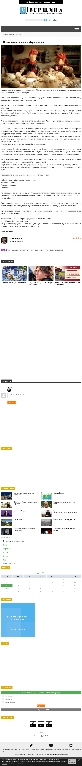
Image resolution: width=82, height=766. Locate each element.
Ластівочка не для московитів (14, 283)
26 (18, 591)
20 (29, 588)
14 (40, 585)
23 (63, 588)
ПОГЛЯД (18, 34)
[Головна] (41, 13)
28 (40, 591)
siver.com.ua (52, 754)
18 (7, 588)
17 (75, 585)
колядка (26, 250)
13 (29, 585)
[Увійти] (49, 20)
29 (52, 591)
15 (52, 585)
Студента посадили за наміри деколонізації (40, 284)
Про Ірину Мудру (19, 511)
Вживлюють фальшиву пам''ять (64, 520)
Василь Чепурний (16, 239)
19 (18, 588)
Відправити (12, 402)
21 (40, 588)
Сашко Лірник (58, 250)
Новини (12, 34)
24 (75, 588)
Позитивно (8, 697)
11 (7, 585)
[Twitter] (31, 746)
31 (75, 591)
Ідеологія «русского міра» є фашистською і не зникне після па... (65, 511)
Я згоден (72, 761)
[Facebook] (11, 746)
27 (29, 591)
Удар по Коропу (58, 493)
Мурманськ (48, 250)
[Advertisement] (41, 312)
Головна (5, 34)
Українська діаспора (15, 250)
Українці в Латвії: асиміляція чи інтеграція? (67, 284)
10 (75, 582)
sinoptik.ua (12, 563)
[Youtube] (51, 746)
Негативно (8, 699)
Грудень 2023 (41, 573)
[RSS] (71, 746)
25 (7, 591)
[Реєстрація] (54, 20)
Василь (41, 732)
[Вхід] (9, 390)
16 (63, 585)
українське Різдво (37, 250)
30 (63, 591)
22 (52, 588)
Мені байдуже (10, 702)
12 (18, 585)
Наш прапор (18, 520)
